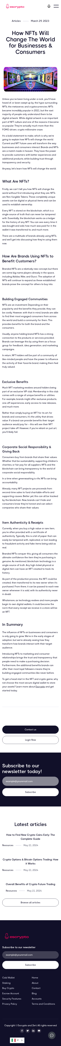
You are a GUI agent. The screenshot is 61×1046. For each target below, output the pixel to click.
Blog (34, 993)
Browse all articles (30, 902)
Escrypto (40, 686)
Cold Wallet (8, 977)
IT (18, 1040)
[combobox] (17, 1040)
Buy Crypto (8, 988)
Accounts (37, 998)
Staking (6, 983)
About (35, 983)
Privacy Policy (9, 1004)
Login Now (30, 739)
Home (35, 977)
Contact (36, 988)
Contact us (30, 729)
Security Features (11, 998)
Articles (16, 21)
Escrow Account (10, 993)
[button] (56, 6)
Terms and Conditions (43, 1004)
